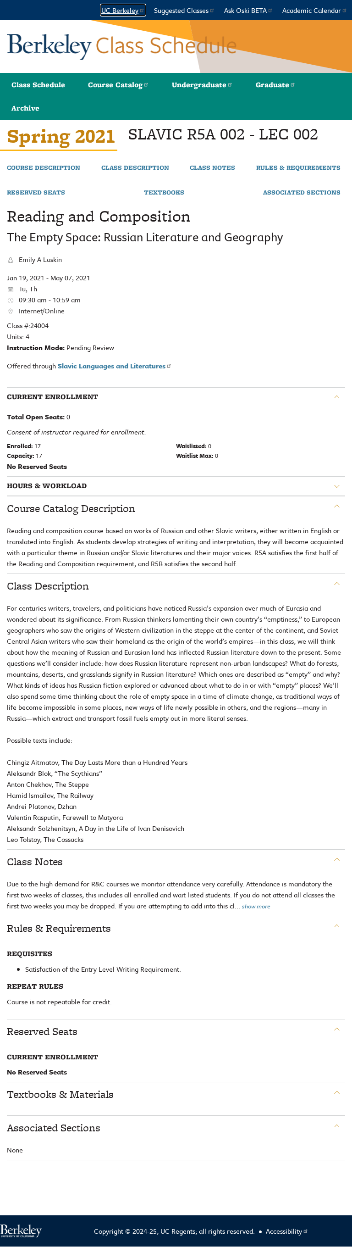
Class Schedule (38, 84)
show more (256, 906)
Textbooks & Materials (60, 1094)
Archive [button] (25, 108)
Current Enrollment (52, 396)
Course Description (43, 168)
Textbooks (164, 192)
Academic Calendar (311, 10)
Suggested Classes (181, 10)
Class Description (135, 168)
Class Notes (212, 168)
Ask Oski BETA (245, 10)
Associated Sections (302, 192)
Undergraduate (199, 84)
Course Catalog (115, 84)
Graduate (272, 84)
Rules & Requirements (298, 168)
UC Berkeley (119, 10)
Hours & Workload (47, 485)
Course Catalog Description (71, 508)
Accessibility (284, 1231)
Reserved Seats (36, 192)
